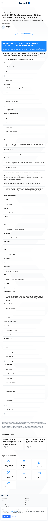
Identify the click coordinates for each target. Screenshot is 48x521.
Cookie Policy (13, 511)
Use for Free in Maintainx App (24, 33)
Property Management (8, 12)
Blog (26, 504)
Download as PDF (23, 37)
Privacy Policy (5, 504)
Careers (4, 502)
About (3, 500)
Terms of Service (6, 506)
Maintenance (18, 12)
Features (27, 500)
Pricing (26, 502)
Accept (6, 516)
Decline (14, 516)
